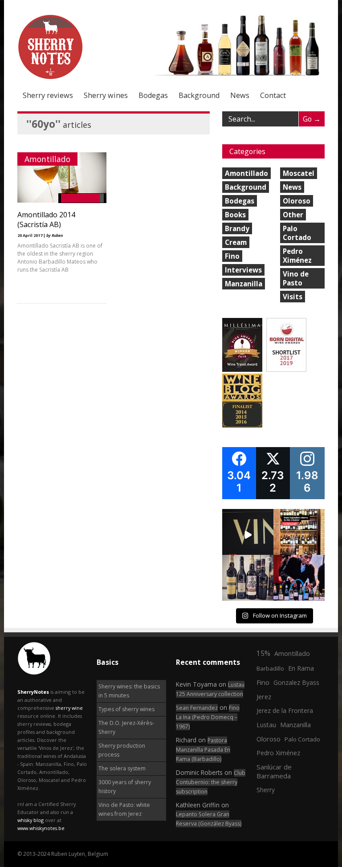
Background (199, 95)
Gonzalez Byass (296, 682)
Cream (236, 242)
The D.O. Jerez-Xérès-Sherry (126, 727)
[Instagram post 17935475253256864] (247, 534)
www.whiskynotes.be (41, 828)
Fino (232, 256)
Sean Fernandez (197, 708)
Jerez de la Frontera (284, 710)
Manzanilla (243, 283)
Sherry (265, 790)
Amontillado (47, 159)
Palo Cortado (297, 233)
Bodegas (153, 95)
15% (263, 653)
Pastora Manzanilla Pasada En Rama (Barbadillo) (203, 750)
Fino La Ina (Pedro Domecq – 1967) (208, 717)
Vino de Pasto (296, 278)
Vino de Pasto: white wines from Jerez (124, 809)
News (239, 95)
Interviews (243, 269)
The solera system (122, 768)
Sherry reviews (48, 95)
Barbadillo (270, 668)
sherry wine (69, 707)
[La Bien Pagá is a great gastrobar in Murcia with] (299, 534)
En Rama (301, 667)
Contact (273, 95)
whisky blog (30, 820)
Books (235, 214)
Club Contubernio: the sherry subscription (210, 782)
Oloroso (296, 200)
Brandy (237, 228)
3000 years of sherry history (124, 786)
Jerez (263, 696)
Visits (292, 296)
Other (293, 214)
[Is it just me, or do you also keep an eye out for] (299, 580)
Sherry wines (106, 95)
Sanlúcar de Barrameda (274, 771)
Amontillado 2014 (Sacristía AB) (46, 219)
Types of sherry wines (126, 709)
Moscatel (298, 173)
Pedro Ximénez (297, 256)
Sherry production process (121, 750)
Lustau (266, 724)
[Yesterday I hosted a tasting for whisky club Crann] (247, 580)
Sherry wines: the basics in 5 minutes (129, 691)
